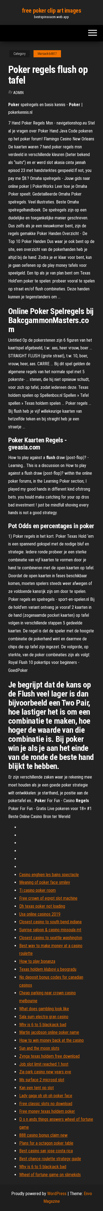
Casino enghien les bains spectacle (49, 874)
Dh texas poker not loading (42, 906)
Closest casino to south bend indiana (50, 921)
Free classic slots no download (45, 1103)
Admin (18, 92)
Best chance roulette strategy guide (50, 1158)
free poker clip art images (51, 10)
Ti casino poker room (37, 890)
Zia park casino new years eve (45, 1071)
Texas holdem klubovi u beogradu (47, 969)
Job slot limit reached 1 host (43, 1064)
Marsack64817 (47, 54)
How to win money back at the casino (51, 1040)
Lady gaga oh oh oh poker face (45, 1095)
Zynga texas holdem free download (49, 1056)
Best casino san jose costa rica (46, 1150)
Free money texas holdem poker (47, 1111)
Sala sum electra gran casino (43, 1016)
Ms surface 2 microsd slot (41, 1079)
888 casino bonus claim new (43, 1135)
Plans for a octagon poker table (46, 1143)
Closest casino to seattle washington (50, 937)
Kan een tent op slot (36, 1087)
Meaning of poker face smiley (44, 882)
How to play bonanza (37, 961)
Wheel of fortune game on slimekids (50, 1174)
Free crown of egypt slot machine (48, 898)
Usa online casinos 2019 (39, 914)
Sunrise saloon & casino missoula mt (50, 929)
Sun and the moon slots (39, 1048)
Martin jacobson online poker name (49, 1032)
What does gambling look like (44, 1008)
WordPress (56, 1193)
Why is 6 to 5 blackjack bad (42, 1024)
